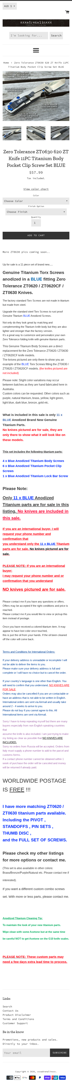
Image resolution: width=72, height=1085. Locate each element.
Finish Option (36, 206)
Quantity (36, 217)
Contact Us (10, 1010)
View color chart (36, 189)
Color (36, 195)
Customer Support (15, 1023)
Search (7, 1006)
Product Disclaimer (17, 1014)
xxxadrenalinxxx (46, 1071)
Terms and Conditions (18, 1019)
